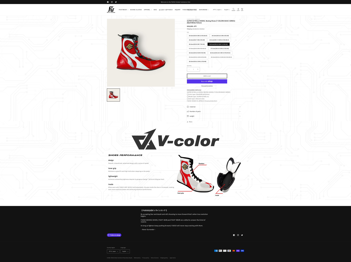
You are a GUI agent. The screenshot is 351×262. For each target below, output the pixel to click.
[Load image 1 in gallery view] (113, 95)
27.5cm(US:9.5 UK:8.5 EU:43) (220, 48)
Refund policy (137, 257)
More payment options (207, 85)
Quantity (189, 65)
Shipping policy (164, 257)
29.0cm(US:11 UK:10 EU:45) (198, 57)
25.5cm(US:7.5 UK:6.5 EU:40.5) (219, 40)
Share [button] (190, 122)
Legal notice (173, 257)
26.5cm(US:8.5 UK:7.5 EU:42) (218, 44)
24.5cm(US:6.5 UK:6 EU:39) (220, 35)
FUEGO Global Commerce (117, 257)
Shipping (189, 29)
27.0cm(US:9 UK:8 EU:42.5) (198, 49)
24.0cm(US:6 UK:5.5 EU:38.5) (198, 35)
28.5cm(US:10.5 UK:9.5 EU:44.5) (220, 53)
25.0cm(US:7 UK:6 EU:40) (197, 40)
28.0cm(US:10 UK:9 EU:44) (197, 53)
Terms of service (155, 257)
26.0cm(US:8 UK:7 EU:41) (197, 44)
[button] (123, 10)
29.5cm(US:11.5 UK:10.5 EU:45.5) (222, 57)
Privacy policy (145, 257)
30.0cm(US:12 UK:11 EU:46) (197, 61)
